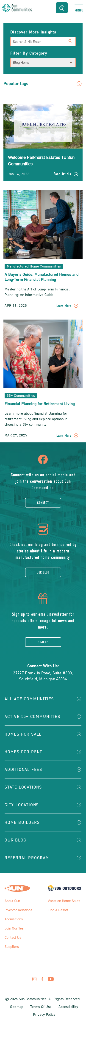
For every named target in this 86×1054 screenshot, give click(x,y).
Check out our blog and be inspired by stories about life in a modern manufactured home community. (43, 551)
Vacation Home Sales (64, 900)
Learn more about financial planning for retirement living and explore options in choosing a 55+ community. (36, 419)
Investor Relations (18, 910)
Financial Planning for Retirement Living (40, 403)
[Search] (70, 40)
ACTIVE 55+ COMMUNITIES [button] (32, 716)
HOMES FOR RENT (23, 752)
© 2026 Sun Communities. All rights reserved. (42, 998)
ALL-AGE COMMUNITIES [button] (29, 699)
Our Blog (43, 572)
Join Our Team (16, 928)
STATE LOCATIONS (23, 787)
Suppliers (12, 946)
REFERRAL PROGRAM (27, 858)
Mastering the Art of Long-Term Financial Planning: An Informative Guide (37, 292)
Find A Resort (58, 910)
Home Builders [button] (22, 822)
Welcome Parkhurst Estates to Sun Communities (41, 160)
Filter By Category (28, 53)
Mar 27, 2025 (16, 435)
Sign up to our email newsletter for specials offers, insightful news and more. (43, 621)
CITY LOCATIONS (22, 805)
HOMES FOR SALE (23, 734)
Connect (43, 503)
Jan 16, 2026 (19, 174)
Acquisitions (14, 919)
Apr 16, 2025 (16, 305)
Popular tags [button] (15, 83)
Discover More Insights (33, 32)
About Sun (12, 900)
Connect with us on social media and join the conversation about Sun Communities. (43, 481)
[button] (62, 7)
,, (43, 676)
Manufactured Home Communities (34, 266)
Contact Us (13, 937)
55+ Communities (21, 395)
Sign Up (43, 642)
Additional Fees (23, 769)
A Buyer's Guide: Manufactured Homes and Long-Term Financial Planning (41, 277)
